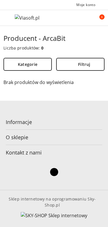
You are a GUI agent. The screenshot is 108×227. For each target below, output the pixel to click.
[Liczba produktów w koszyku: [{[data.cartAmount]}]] (98, 17)
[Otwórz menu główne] (6, 17)
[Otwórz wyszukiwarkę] (86, 17)
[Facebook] (54, 172)
